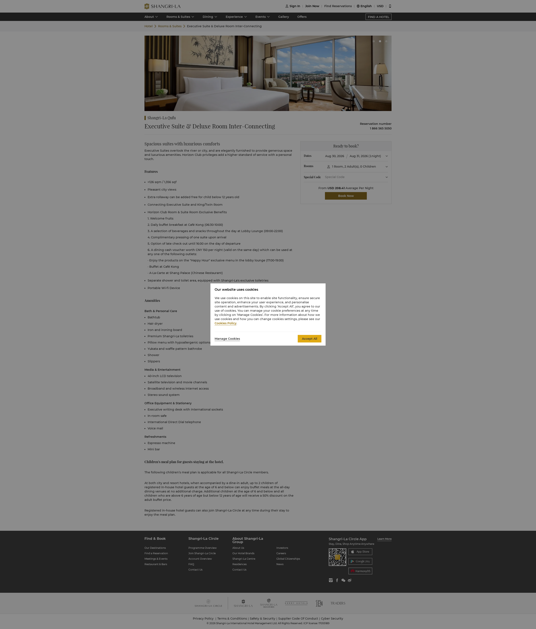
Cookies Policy (225, 323)
